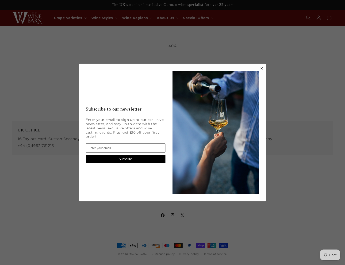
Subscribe (125, 159)
